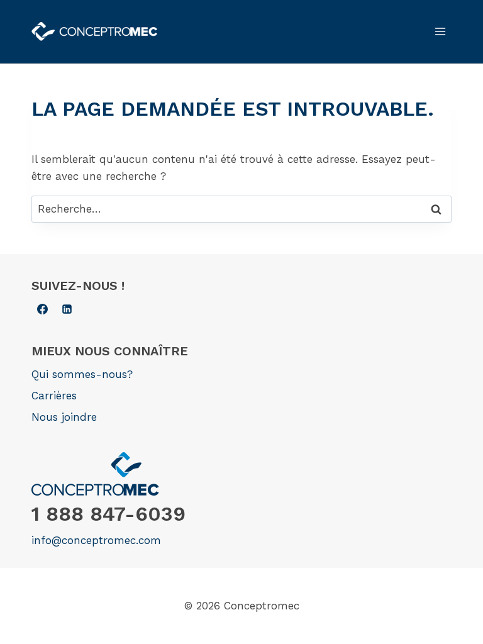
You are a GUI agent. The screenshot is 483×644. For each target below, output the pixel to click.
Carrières (54, 395)
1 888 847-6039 (108, 514)
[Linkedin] (66, 308)
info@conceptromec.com (96, 540)
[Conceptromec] (94, 32)
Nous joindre (64, 417)
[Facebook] (42, 308)
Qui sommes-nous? (82, 374)
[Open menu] (440, 31)
